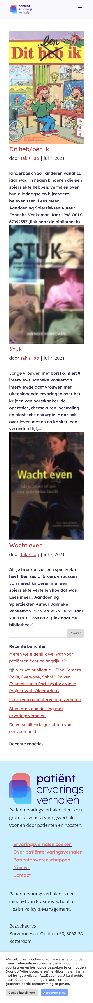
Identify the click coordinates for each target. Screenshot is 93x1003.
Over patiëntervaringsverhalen (48, 852)
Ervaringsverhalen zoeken (42, 844)
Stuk (15, 349)
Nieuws (21, 867)
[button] (80, 12)
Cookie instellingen (22, 992)
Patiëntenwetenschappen (41, 859)
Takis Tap (29, 158)
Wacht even (25, 545)
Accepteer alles (54, 992)
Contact (22, 875)
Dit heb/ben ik (29, 149)
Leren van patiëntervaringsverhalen (45, 699)
